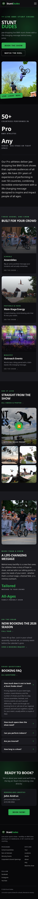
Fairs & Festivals (7, 853)
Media (27, 856)
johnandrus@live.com (12, 799)
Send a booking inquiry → (14, 647)
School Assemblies (8, 850)
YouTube (4, 881)
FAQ (26, 862)
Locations (28, 853)
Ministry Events (7, 856)
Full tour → (8, 631)
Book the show (14, 45)
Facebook (5, 874)
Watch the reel (13, 53)
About (27, 859)
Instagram (5, 877)
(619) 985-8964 (9, 802)
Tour (26, 850)
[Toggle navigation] (35, 3)
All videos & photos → (13, 403)
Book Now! (19, 812)
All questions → (10, 675)
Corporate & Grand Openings (11, 859)
